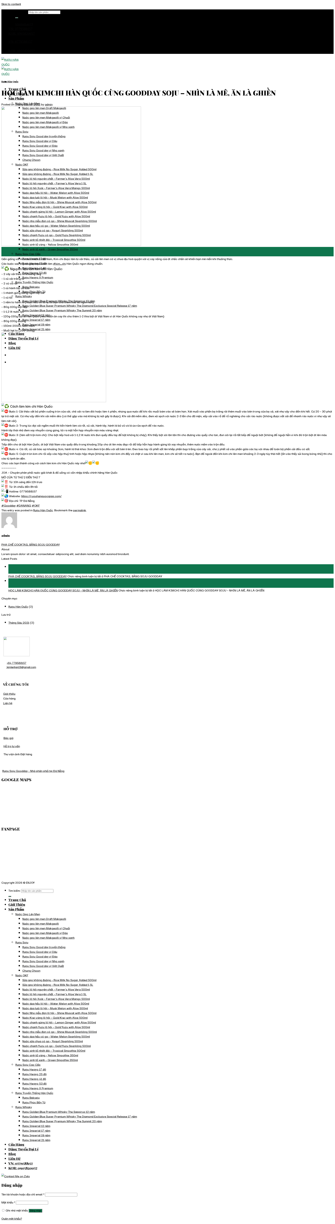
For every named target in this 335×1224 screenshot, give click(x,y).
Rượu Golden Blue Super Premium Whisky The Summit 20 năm (62, 310)
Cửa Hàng (16, 1144)
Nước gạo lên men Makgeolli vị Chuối (46, 928)
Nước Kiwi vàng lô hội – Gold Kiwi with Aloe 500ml (55, 1017)
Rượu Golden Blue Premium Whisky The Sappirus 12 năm (58, 1111)
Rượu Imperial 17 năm (36, 319)
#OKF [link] (36, 505)
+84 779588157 (16, 663)
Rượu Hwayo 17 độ (34, 1069)
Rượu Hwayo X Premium (37, 277)
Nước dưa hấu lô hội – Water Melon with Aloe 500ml (55, 1003)
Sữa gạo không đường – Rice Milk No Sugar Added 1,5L (57, 984)
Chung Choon (31, 970)
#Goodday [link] (8, 505)
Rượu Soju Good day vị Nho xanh (43, 961)
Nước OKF (21, 975)
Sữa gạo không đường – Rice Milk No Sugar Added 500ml (59, 979)
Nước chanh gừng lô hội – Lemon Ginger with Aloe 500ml (59, 1022)
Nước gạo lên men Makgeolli (40, 923)
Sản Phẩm (16, 98)
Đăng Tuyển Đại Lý (23, 1149)
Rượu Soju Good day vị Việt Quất (43, 965)
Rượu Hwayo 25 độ (34, 1074)
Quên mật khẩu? (11, 1218)
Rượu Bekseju (31, 286)
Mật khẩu (8, 1202)
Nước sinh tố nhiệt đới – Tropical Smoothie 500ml (53, 1050)
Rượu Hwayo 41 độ (34, 1078)
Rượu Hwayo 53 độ (34, 1083)
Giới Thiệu (16, 904)
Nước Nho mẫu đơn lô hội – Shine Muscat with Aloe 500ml (59, 1012)
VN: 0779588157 (20, 29)
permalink (79, 510)
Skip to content (11, 3)
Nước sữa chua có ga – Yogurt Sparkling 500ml (52, 1041)
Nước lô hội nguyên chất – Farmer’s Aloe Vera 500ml (56, 989)
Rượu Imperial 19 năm (36, 324)
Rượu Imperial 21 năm (36, 329)
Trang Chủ (17, 899)
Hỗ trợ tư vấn (11, 746)
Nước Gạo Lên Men (27, 914)
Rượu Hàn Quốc (9, 81)
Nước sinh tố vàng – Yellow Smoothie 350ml (50, 1055)
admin (49, 104)
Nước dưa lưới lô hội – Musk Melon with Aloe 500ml (55, 1008)
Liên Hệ (14, 1158)
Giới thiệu (9, 693)
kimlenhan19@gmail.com (21, 667)
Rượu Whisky (23, 296)
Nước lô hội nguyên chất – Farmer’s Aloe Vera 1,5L (54, 994)
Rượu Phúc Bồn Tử (33, 1102)
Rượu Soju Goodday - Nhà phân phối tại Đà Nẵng (33, 770)
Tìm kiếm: (21, 11)
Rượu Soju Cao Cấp (27, 253)
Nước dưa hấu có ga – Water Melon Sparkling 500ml (56, 1036)
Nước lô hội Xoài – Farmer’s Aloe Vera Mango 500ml (56, 998)
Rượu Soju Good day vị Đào (40, 956)
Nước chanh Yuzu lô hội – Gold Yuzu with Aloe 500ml (56, 1026)
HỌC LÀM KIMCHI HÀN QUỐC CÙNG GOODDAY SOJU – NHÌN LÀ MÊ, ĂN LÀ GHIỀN (63, 590)
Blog (12, 1154)
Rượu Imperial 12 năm (36, 1125)
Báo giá (8, 737)
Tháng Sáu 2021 (18, 622)
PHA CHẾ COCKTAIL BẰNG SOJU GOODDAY (30, 544)
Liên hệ (7, 703)
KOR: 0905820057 (21, 33)
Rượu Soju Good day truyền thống (43, 946)
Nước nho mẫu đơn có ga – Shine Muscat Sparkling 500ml (59, 1031)
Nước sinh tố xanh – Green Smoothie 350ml (50, 249)
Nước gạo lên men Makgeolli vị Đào (45, 932)
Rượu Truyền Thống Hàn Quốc (34, 282)
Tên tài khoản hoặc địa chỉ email (22, 1194)
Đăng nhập (35, 1210)
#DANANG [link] (23, 505)
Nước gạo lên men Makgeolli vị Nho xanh (48, 937)
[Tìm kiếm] (16, 17)
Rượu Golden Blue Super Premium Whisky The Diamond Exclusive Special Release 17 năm (79, 305)
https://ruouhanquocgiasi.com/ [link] (41, 496)
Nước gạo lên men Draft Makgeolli (44, 918)
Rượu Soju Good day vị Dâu (39, 951)
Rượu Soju (21, 942)
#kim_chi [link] (59, 263)
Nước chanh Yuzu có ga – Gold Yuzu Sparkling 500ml (56, 1045)
